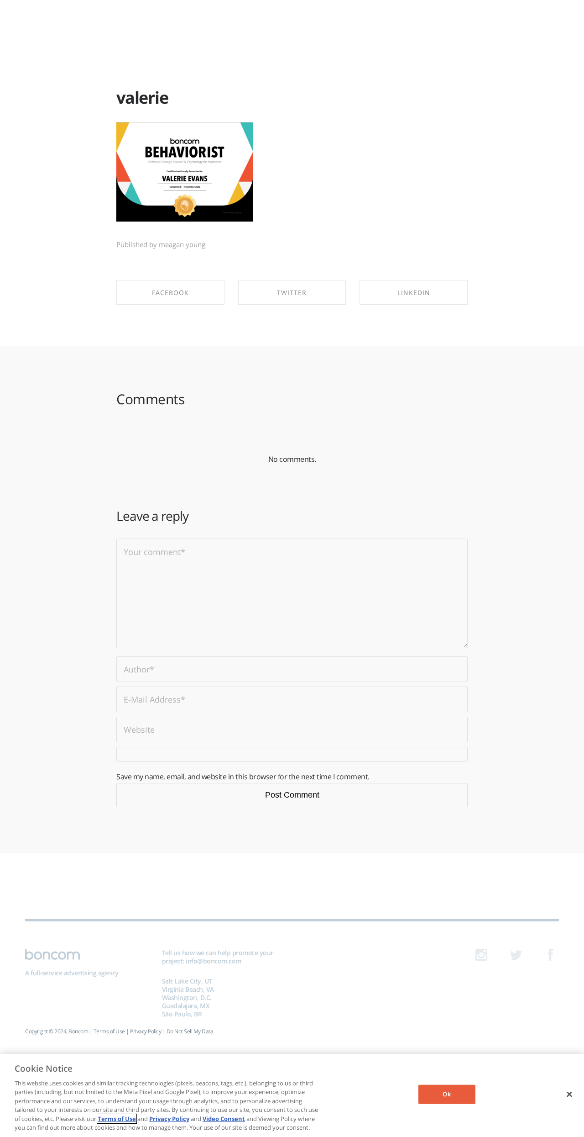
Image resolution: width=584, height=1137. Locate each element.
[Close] (569, 1094)
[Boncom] (292, 21)
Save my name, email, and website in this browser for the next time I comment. (243, 777)
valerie (142, 97)
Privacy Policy (145, 1031)
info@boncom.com (213, 961)
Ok (446, 1094)
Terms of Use (109, 1031)
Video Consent (224, 1119)
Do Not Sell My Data (190, 1031)
